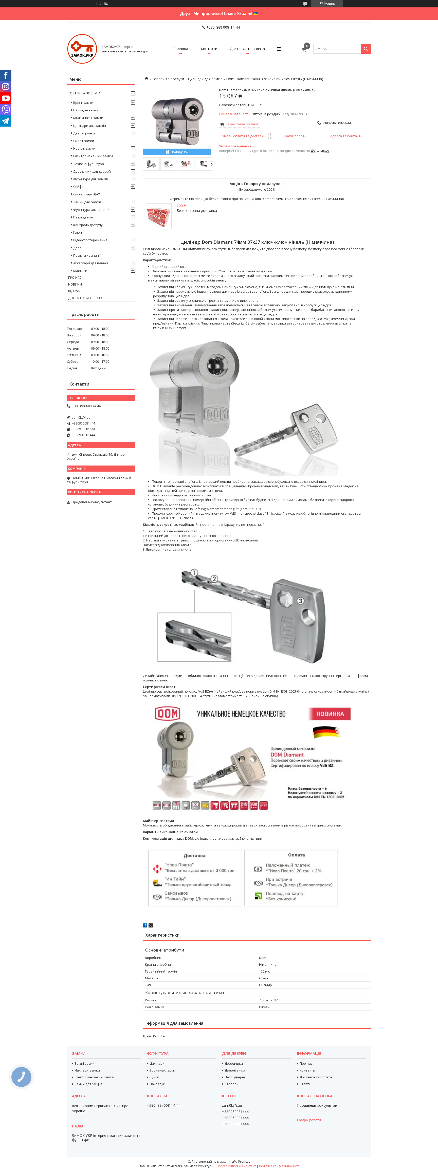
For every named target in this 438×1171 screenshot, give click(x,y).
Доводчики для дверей (92, 171)
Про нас (75, 277)
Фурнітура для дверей (91, 209)
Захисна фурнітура (88, 163)
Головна (180, 48)
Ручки (154, 1077)
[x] (151, 926)
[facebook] (145, 926)
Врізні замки (83, 102)
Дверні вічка (235, 1070)
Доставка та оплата (247, 48)
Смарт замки (83, 140)
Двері (77, 248)
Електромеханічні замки (93, 156)
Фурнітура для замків (90, 179)
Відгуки (74, 291)
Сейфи (78, 186)
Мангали (80, 270)
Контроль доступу (88, 225)
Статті (305, 1084)
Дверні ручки (84, 133)
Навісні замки (84, 148)
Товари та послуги (168, 78)
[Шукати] (366, 49)
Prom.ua (244, 1161)
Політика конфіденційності (279, 1166)
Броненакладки (162, 1070)
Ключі (78, 232)
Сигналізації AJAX (86, 194)
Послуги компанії (86, 255)
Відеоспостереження (90, 240)
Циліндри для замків (205, 78)
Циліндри (157, 1063)
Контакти (209, 48)
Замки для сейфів (87, 202)
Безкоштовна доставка (242, 124)
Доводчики (234, 1063)
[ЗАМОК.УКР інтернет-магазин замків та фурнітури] (82, 49)
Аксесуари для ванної (90, 263)
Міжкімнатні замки (88, 117)
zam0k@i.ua (81, 417)
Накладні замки (86, 110)
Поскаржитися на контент (236, 1166)
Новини (75, 284)
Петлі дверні (83, 217)
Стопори (232, 1084)
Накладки (157, 1084)
